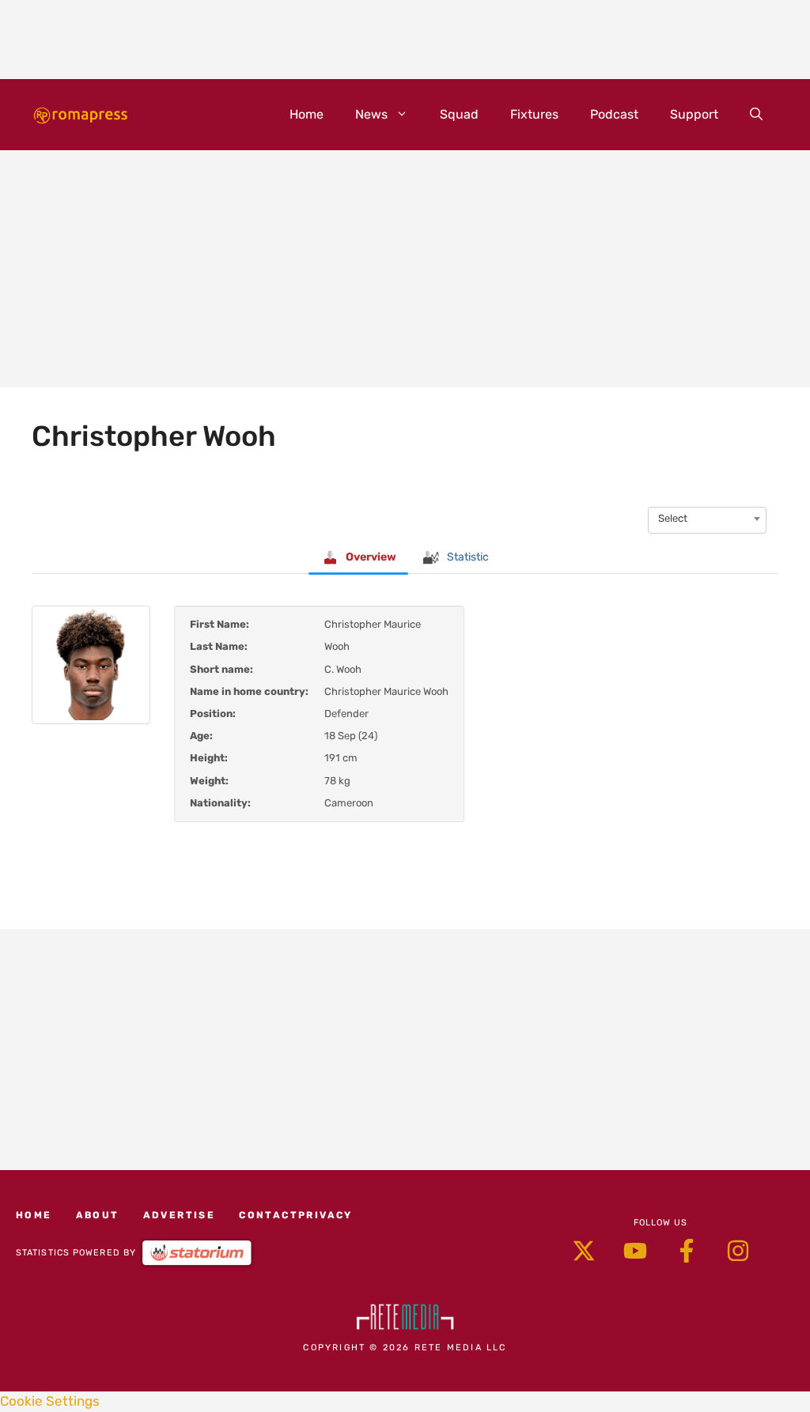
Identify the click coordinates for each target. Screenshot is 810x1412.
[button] (756, 114)
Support (694, 114)
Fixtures (534, 114)
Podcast (614, 114)
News (371, 114)
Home (307, 114)
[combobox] (707, 519)
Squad (459, 114)
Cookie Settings (50, 1401)
